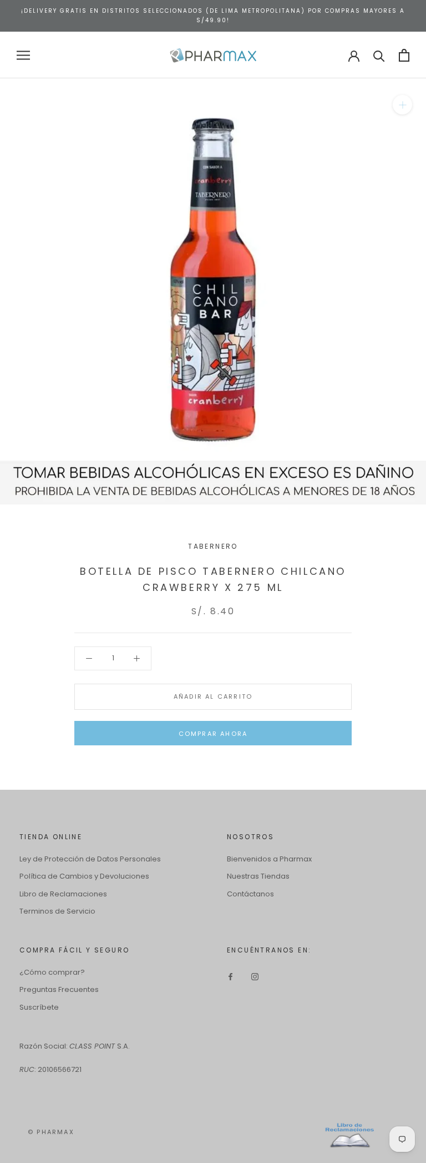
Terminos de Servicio (57, 911)
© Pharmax (51, 1131)
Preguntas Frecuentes (59, 989)
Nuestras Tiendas (258, 876)
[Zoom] (402, 104)
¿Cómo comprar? (52, 972)
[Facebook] (230, 976)
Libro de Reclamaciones (63, 894)
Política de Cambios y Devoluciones (84, 876)
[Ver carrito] (404, 55)
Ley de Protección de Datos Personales (90, 859)
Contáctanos (250, 894)
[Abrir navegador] (23, 55)
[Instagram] (254, 976)
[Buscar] (379, 55)
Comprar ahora (213, 733)
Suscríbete (39, 1007)
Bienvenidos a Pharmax (269, 859)
